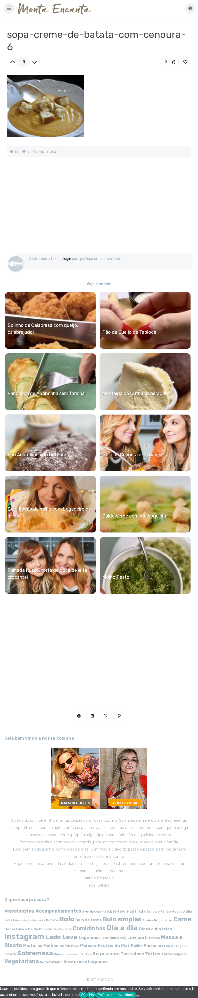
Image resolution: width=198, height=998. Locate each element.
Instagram (24, 936)
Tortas (152, 953)
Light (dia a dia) (112, 938)
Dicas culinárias (155, 929)
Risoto (10, 954)
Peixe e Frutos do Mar (105, 945)
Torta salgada (174, 954)
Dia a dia (122, 927)
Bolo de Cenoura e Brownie (131, 455)
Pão (148, 945)
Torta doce (132, 953)
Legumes (88, 937)
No (91, 995)
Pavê (75, 946)
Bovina (147, 920)
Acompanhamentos (58, 911)
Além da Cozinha (94, 911)
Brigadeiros (163, 920)
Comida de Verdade (55, 929)
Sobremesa (35, 953)
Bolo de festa (88, 920)
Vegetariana (21, 961)
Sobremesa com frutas (72, 954)
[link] (185, 61)
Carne (182, 919)
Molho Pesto (115, 577)
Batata (52, 920)
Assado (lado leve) (30, 920)
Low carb (137, 937)
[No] (138, 995)
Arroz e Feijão (158, 911)
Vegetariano (51, 962)
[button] (9, 8)
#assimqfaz (19, 911)
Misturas (32, 945)
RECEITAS (161, 946)
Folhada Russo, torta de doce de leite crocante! (47, 573)
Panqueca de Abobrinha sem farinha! (46, 393)
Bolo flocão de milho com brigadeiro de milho (49, 512)
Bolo (66, 919)
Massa (154, 938)
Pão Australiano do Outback (37, 455)
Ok (83, 995)
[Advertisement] (99, 211)
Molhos (50, 945)
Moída (64, 946)
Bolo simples (122, 919)
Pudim (137, 946)
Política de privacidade (115, 995)
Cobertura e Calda (21, 929)
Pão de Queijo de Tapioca (129, 332)
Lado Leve (61, 937)
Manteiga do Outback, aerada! (134, 393)
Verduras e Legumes (86, 961)
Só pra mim (106, 954)
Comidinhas (89, 928)
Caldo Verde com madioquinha (134, 516)
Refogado (179, 946)
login (67, 259)
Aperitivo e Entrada (126, 911)
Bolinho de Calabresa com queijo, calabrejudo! (42, 328)
